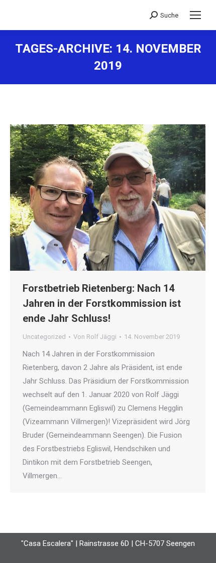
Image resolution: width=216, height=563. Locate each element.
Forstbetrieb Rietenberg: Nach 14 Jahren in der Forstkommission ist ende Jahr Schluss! (102, 303)
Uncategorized (44, 336)
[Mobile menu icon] (195, 15)
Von (95, 336)
